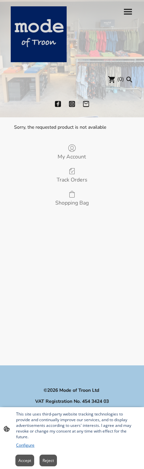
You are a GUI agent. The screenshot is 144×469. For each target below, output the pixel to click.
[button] (129, 80)
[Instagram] (72, 104)
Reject (48, 460)
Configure (25, 445)
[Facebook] (58, 104)
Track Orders (72, 179)
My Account (72, 156)
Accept (24, 460)
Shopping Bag (72, 202)
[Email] (86, 104)
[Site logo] (39, 34)
